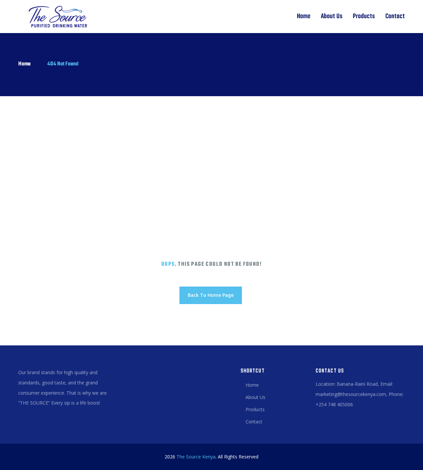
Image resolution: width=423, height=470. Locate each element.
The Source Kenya (195, 456)
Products (364, 16)
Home (303, 16)
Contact (395, 16)
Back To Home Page (211, 295)
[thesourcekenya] (55, 16)
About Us (331, 16)
